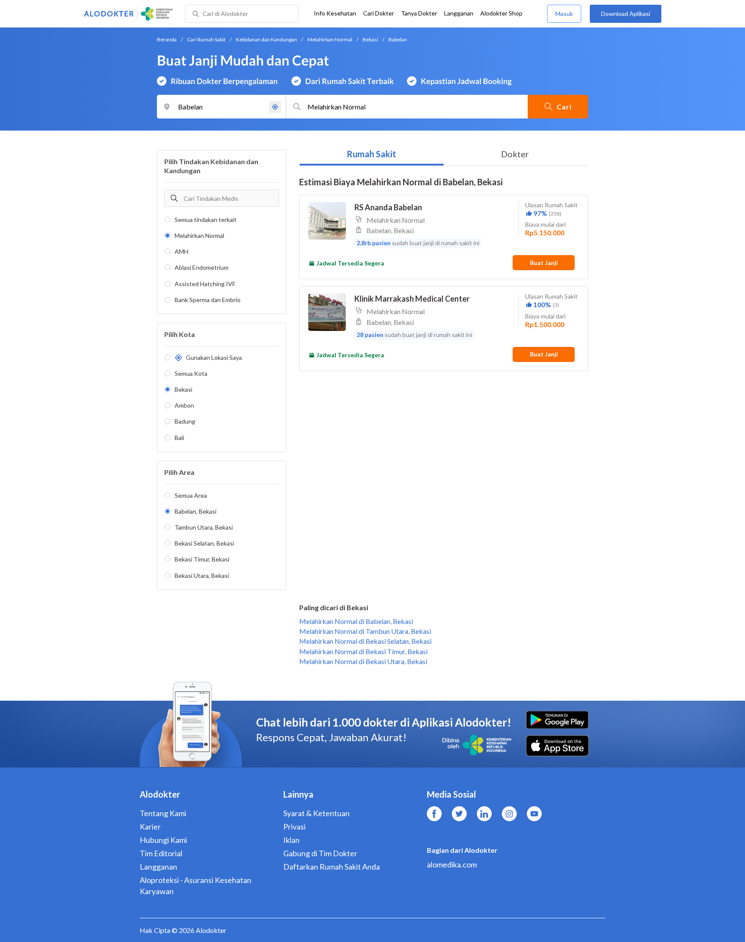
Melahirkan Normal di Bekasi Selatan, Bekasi (365, 641)
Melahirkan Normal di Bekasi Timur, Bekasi (363, 651)
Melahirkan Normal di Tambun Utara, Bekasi (365, 631)
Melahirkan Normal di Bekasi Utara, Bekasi (363, 661)
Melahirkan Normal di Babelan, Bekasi (356, 621)
